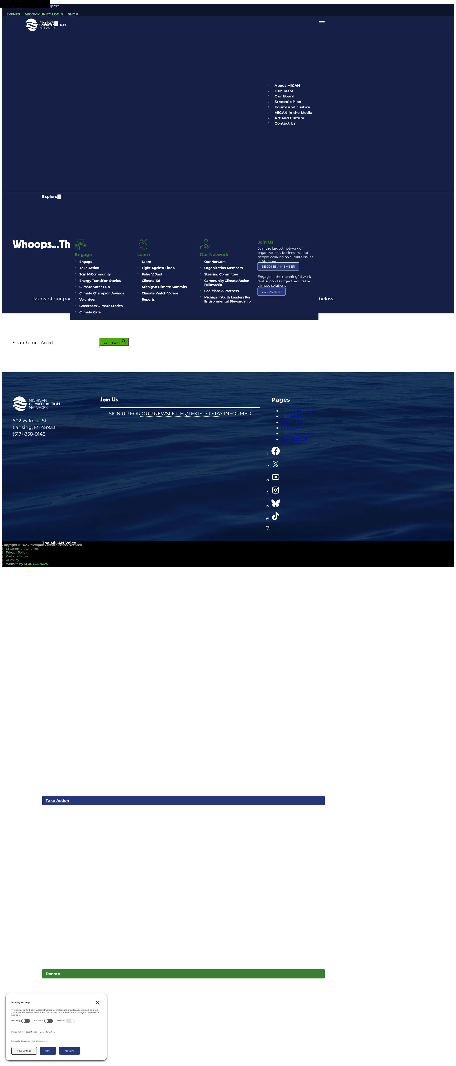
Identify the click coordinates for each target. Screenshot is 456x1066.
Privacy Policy (16, 552)
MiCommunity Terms (22, 548)
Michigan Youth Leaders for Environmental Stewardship (227, 299)
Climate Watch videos (160, 293)
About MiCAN (287, 86)
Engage (85, 262)
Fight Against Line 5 (158, 268)
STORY (36, 564)
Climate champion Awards (101, 293)
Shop (73, 14)
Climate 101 (151, 281)
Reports (148, 300)
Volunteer (87, 300)
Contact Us (285, 123)
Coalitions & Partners (221, 291)
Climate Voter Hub (94, 287)
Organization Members (223, 268)
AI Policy (12, 560)
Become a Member (278, 266)
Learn (146, 262)
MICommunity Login (44, 14)
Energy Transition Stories (99, 281)
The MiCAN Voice (59, 543)
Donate (53, 974)
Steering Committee (221, 274)
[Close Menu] (322, 22)
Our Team (284, 91)
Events (13, 14)
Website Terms (17, 556)
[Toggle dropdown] (56, 23)
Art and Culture (289, 118)
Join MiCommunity (94, 274)
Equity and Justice (292, 107)
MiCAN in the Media (293, 113)
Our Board (284, 96)
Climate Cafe (89, 312)
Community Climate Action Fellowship (226, 283)
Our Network (214, 262)
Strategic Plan (288, 102)
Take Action (89, 268)
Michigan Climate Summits (164, 287)
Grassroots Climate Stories (100, 306)
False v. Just (152, 274)
